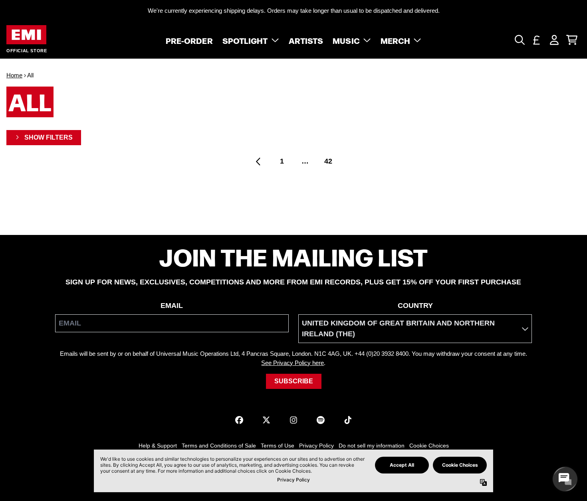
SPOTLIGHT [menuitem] (245, 39)
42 (328, 161)
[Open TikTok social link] (348, 420)
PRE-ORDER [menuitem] (189, 39)
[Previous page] (259, 162)
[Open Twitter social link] (266, 420)
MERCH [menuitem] (396, 39)
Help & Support (158, 445)
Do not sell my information (372, 445)
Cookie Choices (429, 445)
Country (415, 306)
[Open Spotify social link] (320, 420)
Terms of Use (277, 445)
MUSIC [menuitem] (346, 39)
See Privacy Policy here (292, 362)
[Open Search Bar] (519, 39)
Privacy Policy (316, 445)
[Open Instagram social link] (293, 420)
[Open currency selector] (536, 40)
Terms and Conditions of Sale (219, 445)
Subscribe (293, 381)
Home (14, 75)
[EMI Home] (26, 35)
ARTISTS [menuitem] (306, 39)
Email (172, 306)
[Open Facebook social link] (239, 420)
